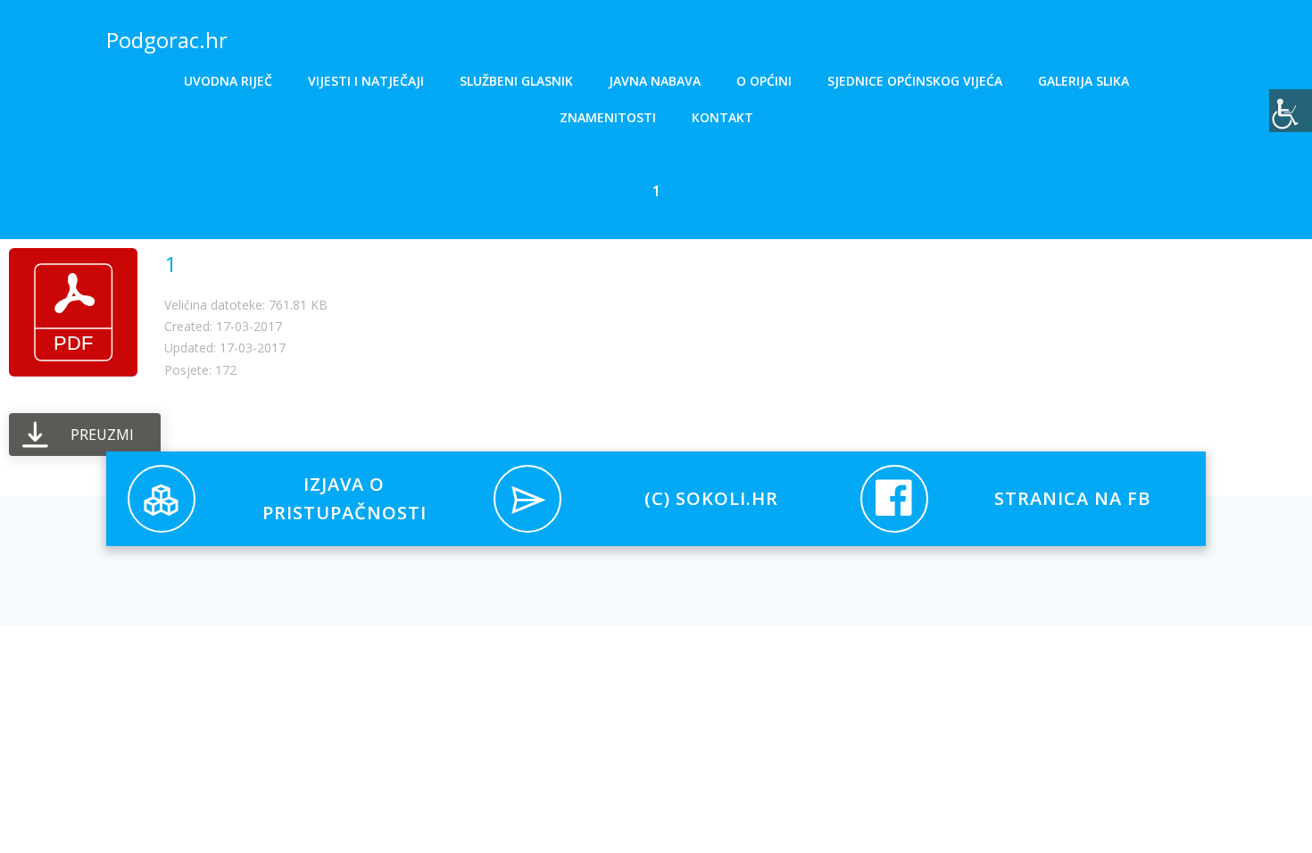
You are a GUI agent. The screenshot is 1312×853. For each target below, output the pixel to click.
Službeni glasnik (516, 80)
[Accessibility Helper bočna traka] (1290, 110)
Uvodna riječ (228, 80)
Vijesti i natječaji (366, 80)
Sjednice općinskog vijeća (914, 80)
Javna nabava (655, 80)
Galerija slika (1083, 80)
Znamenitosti (608, 117)
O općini (764, 80)
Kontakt (722, 117)
